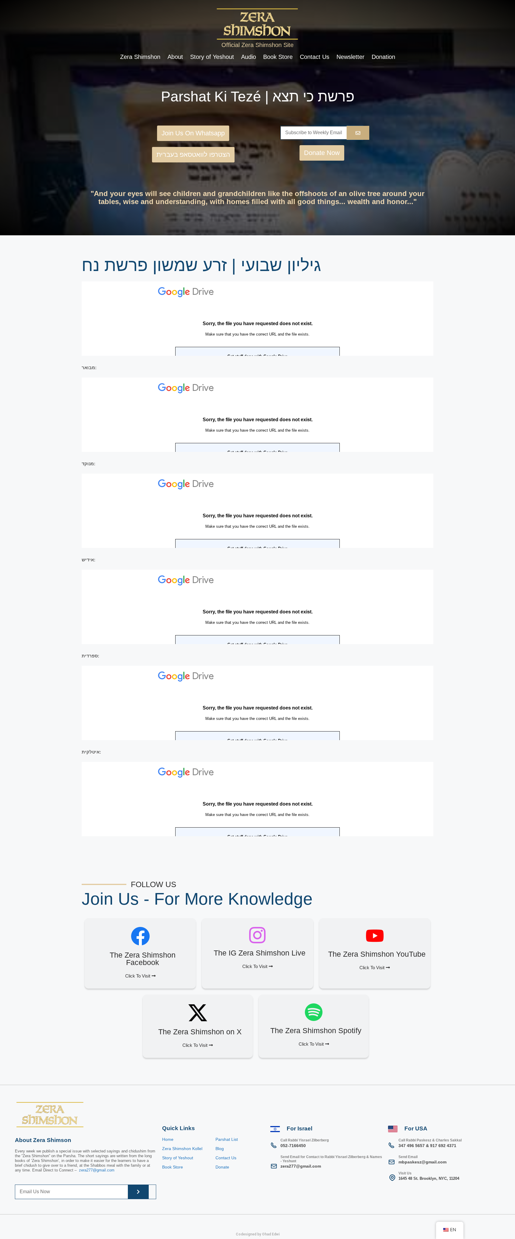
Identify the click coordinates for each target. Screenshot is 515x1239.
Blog (219, 1148)
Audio (248, 57)
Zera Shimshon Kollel (182, 1148)
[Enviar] (358, 133)
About (175, 57)
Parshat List (226, 1139)
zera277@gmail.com (96, 1170)
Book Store (278, 57)
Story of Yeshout (212, 57)
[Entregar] (138, 1192)
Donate (222, 1167)
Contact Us (314, 57)
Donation (383, 57)
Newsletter (350, 57)
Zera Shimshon (140, 57)
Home (167, 1139)
